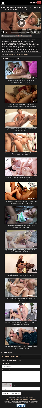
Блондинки (12, 54)
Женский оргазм (22, 54)
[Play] (21, 23)
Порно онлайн (29, 397)
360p (31, 32)
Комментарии (25, 36)
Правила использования (12, 399)
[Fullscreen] (38, 32)
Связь (34, 399)
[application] (21, 23)
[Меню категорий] (3, 2)
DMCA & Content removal (25, 399)
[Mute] (35, 32)
